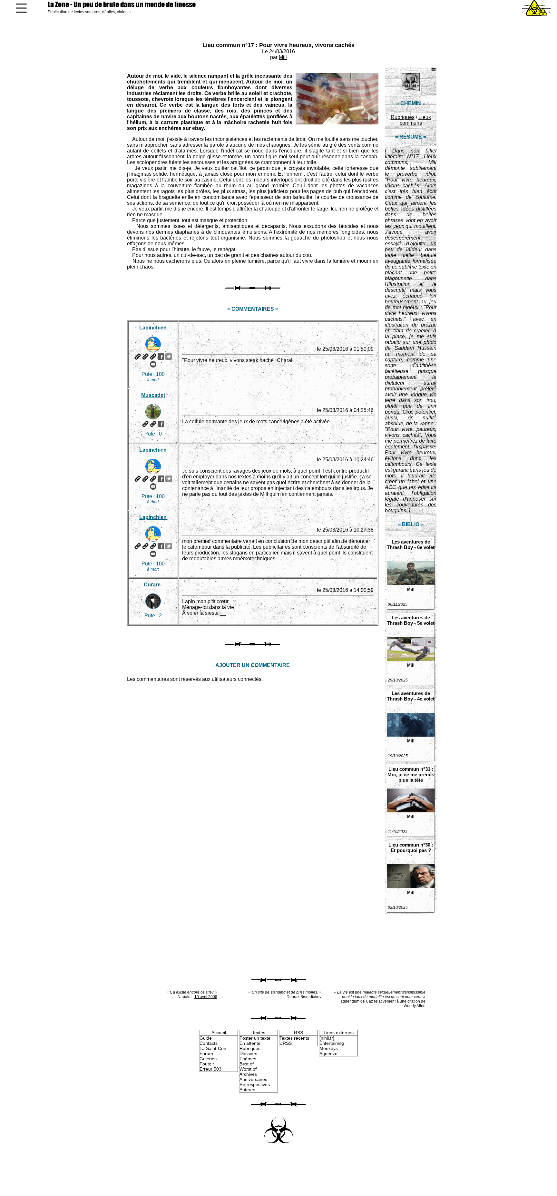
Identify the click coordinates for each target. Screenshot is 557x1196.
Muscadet (153, 395)
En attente (249, 1043)
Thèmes (247, 1058)
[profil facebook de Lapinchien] (161, 356)
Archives (248, 1074)
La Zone (122, 4)
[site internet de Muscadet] (145, 424)
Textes (258, 1032)
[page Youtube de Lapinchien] (153, 364)
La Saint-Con (213, 1048)
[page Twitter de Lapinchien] (168, 356)
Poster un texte (254, 1038)
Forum (206, 1053)
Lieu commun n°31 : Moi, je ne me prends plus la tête (410, 774)
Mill (283, 57)
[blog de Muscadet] (153, 424)
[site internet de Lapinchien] (137, 356)
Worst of (248, 1069)
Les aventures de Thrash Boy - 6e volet (411, 544)
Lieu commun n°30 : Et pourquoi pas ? (410, 847)
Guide (206, 1038)
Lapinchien (153, 327)
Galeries (208, 1058)
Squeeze (328, 1053)
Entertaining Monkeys (331, 1046)
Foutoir (207, 1063)
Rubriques (403, 117)
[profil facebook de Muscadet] (161, 424)
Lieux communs (415, 120)
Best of (246, 1063)
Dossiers (248, 1053)
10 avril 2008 (205, 997)
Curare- (153, 584)
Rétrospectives (254, 1084)
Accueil (218, 1032)
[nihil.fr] (326, 1038)
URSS (285, 1043)
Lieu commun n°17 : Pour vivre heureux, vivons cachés (278, 45)
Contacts (209, 1043)
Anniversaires (253, 1079)
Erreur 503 (210, 1069)
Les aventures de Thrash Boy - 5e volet (411, 620)
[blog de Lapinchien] (145, 356)
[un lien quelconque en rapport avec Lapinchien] (153, 356)
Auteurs (247, 1089)
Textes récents (294, 1038)
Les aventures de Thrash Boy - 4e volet (411, 696)
